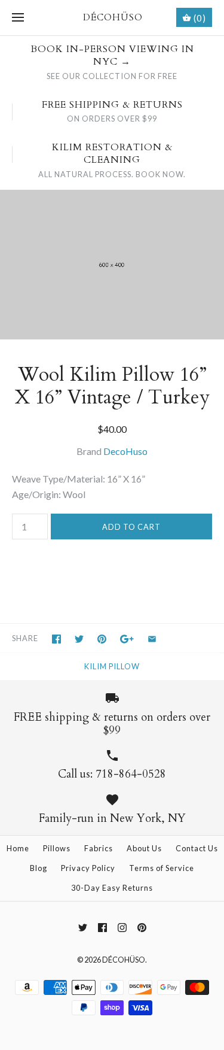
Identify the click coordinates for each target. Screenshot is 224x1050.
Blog (38, 868)
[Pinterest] (141, 927)
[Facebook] (102, 927)
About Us (144, 848)
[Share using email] (152, 639)
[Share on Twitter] (79, 639)
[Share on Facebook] (56, 639)
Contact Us (197, 848)
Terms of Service (161, 868)
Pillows (56, 848)
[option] (112, 264)
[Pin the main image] (101, 639)
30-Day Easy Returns (112, 888)
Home (18, 848)
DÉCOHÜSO (123, 959)
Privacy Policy (88, 868)
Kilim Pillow (112, 666)
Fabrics (98, 848)
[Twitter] (82, 927)
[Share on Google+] (127, 639)
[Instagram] (122, 927)
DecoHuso (125, 451)
